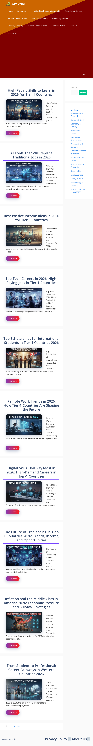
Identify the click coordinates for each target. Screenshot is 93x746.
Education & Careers (40, 18)
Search (74, 87)
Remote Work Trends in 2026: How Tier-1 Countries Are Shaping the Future (31, 405)
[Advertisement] (46, 54)
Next (20, 726)
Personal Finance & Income (38, 26)
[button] (84, 74)
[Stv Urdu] (8, 3)
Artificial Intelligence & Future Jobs (47, 11)
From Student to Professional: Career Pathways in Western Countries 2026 (31, 669)
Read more (13, 133)
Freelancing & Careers (61, 18)
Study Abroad (77, 175)
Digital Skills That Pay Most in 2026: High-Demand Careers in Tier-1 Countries (31, 472)
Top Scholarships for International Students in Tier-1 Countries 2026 (31, 340)
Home (10, 11)
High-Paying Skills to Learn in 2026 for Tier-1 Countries (31, 92)
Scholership (21, 11)
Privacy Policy (56, 739)
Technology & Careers (73, 11)
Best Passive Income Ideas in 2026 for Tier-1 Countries (31, 218)
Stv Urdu (18, 4)
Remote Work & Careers (17, 18)
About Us (73, 26)
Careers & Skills (59, 26)
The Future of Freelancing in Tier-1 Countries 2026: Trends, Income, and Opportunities (31, 536)
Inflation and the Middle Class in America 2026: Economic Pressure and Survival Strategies (31, 602)
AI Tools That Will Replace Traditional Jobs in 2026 (31, 155)
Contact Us (12, 33)
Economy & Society (15, 26)
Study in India (77, 178)
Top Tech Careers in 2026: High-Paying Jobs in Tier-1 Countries (31, 280)
